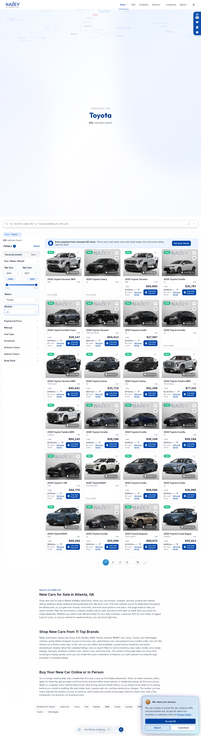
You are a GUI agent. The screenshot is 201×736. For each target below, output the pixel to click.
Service (156, 4)
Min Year (9, 268)
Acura (76, 707)
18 (138, 562)
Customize (183, 727)
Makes (8, 294)
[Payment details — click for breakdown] (139, 290)
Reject (157, 727)
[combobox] (100, 223)
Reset (37, 246)
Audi (86, 707)
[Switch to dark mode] (193, 4)
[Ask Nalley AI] (197, 32)
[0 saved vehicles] (197, 22)
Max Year (27, 268)
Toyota (11, 234)
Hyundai (128, 707)
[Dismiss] (195, 241)
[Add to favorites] (78, 253)
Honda (117, 707)
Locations (171, 4)
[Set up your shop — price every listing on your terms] (197, 27)
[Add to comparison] (78, 258)
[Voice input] (189, 223)
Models (8, 306)
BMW (107, 707)
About (183, 4)
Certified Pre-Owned (45, 707)
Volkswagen (53, 712)
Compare (143, 4)
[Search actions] (194, 223)
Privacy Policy (184, 714)
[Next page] (145, 562)
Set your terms (181, 243)
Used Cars (64, 707)
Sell (133, 4)
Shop (122, 4)
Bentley (96, 707)
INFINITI (140, 707)
